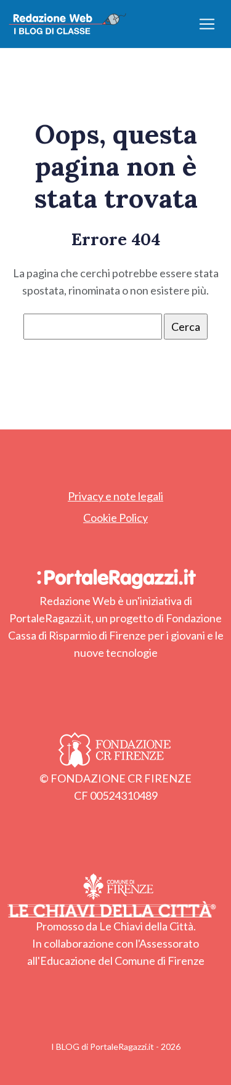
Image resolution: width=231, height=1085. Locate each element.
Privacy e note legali (115, 496)
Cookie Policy (115, 517)
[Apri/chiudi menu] (207, 24)
